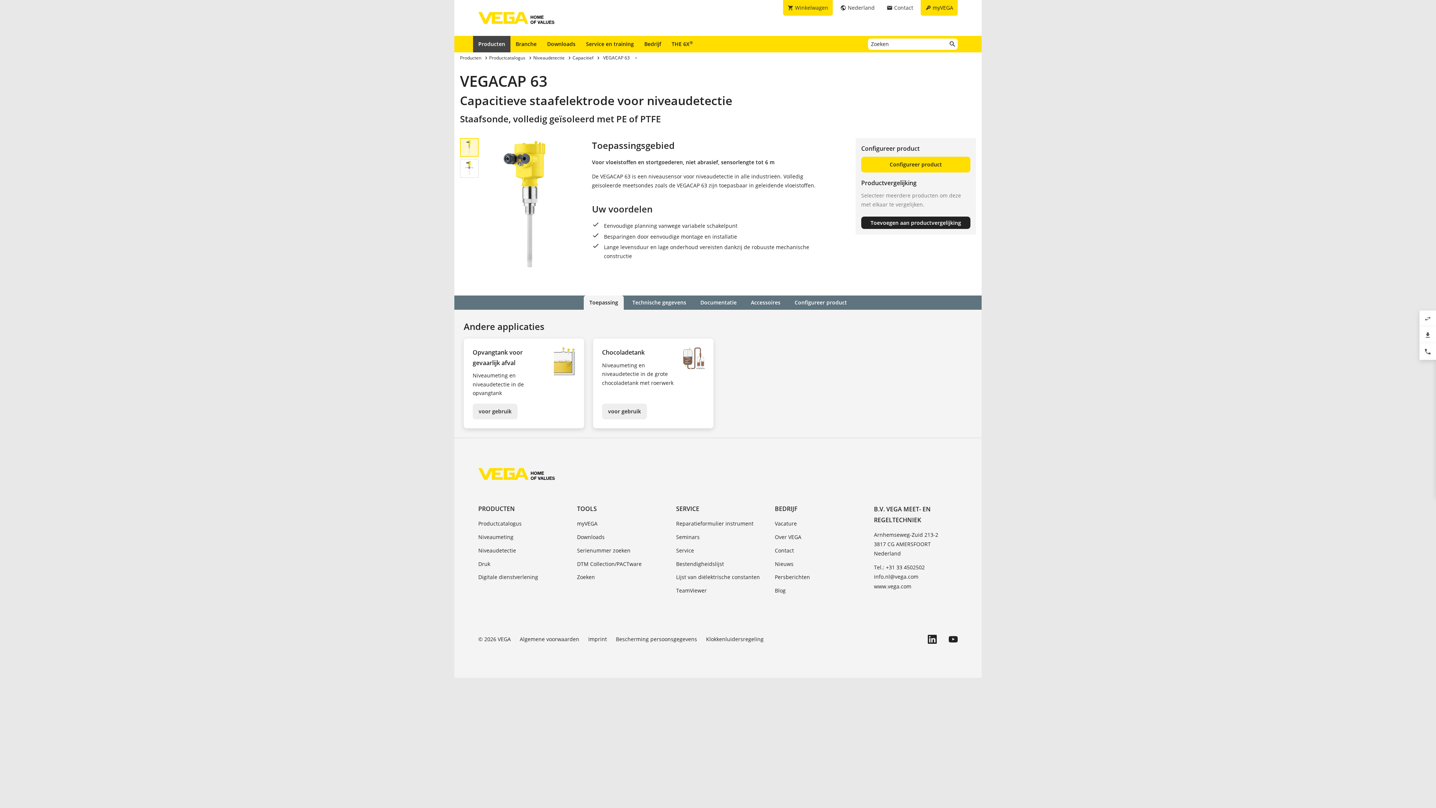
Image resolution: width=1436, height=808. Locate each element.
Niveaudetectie (497, 550)
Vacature (786, 523)
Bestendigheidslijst (700, 563)
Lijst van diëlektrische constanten (718, 577)
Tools (587, 509)
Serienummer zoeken (603, 550)
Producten (491, 44)
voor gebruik (495, 411)
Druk (484, 563)
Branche (526, 44)
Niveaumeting (495, 537)
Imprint (597, 639)
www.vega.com (892, 586)
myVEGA (587, 523)
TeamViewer (691, 590)
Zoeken (586, 577)
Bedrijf (652, 44)
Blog (780, 590)
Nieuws (784, 563)
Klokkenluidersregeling (735, 639)
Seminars (688, 537)
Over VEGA (788, 537)
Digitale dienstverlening (508, 577)
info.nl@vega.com (896, 576)
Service (687, 509)
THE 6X (682, 44)
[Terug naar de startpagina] (516, 474)
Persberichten (792, 577)
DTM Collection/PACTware (609, 563)
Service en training (610, 44)
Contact (784, 550)
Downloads (561, 44)
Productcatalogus (500, 523)
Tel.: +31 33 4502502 (899, 567)
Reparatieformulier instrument (715, 523)
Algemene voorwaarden (549, 639)
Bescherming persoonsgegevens (656, 639)
